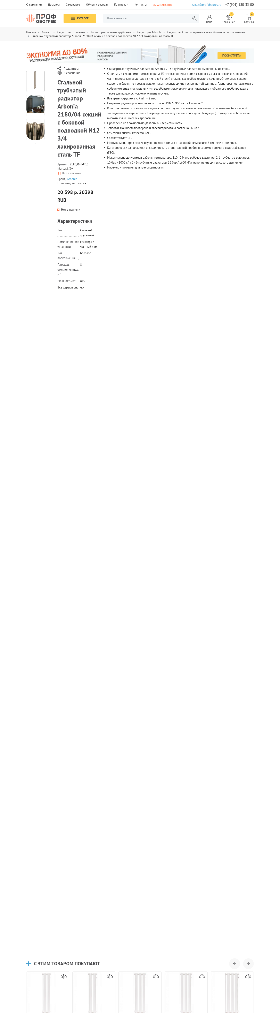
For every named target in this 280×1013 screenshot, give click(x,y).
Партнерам (121, 4)
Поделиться (71, 68)
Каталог (82, 18)
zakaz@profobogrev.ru (206, 5)
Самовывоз (73, 4)
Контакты (140, 4)
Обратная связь (162, 4)
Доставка (54, 4)
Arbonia (72, 179)
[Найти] (194, 18)
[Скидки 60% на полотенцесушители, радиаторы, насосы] (140, 55)
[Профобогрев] (41, 18)
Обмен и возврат (97, 4)
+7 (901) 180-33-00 (239, 4)
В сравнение (72, 73)
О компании (34, 4)
